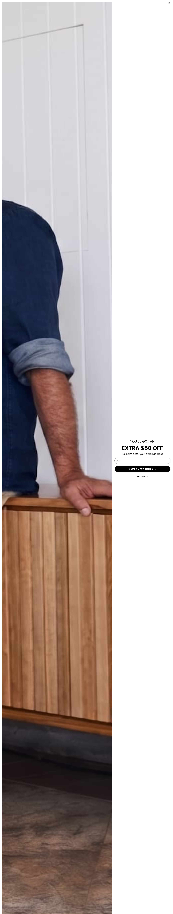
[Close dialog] (169, 3)
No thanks (142, 476)
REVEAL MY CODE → (142, 469)
